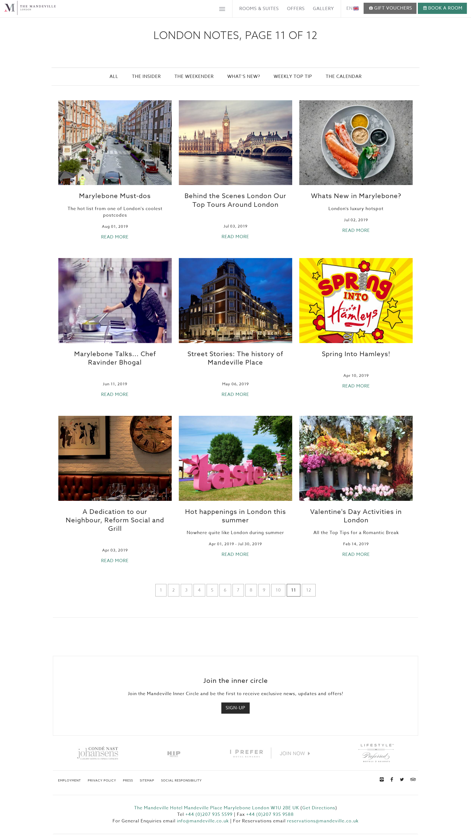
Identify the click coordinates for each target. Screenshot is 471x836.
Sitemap (147, 781)
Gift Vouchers (393, 8)
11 (293, 590)
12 (308, 590)
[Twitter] (402, 779)
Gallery (323, 8)
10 (278, 590)
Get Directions (318, 808)
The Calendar (344, 76)
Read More (115, 237)
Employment (69, 781)
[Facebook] (392, 779)
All (114, 76)
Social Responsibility (181, 781)
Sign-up (235, 708)
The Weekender (194, 76)
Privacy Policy (102, 781)
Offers (296, 8)
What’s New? (243, 76)
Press (128, 781)
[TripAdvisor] (412, 779)
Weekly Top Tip (293, 76)
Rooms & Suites (259, 8)
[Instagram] (381, 779)
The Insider (146, 76)
